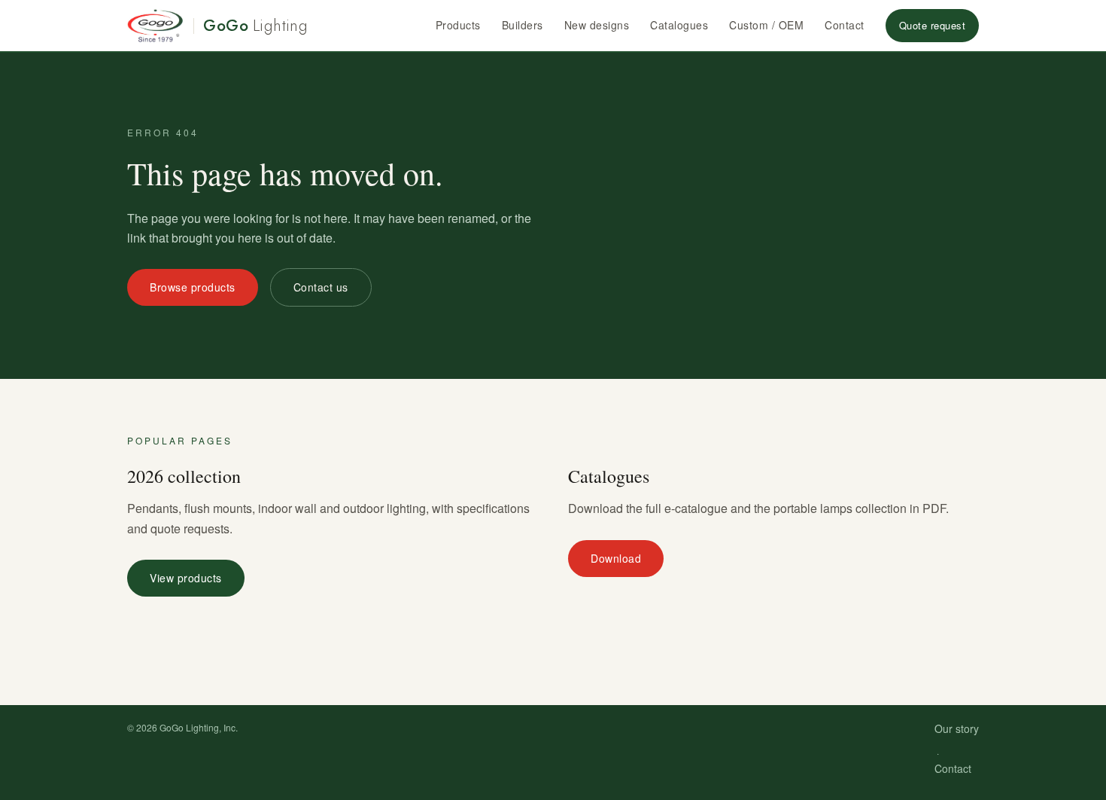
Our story (956, 728)
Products (458, 24)
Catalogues (679, 24)
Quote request (932, 25)
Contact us (320, 287)
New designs (597, 24)
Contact (844, 24)
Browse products (192, 287)
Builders (522, 24)
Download (616, 558)
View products (186, 577)
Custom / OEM (766, 24)
